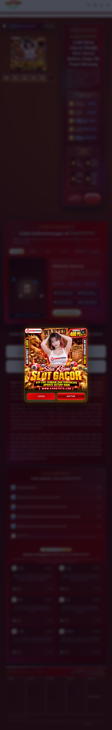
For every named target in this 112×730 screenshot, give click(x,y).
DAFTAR (71, 396)
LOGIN (41, 396)
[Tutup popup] (83, 332)
